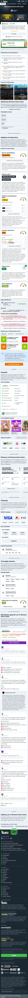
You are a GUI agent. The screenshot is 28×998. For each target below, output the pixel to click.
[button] (5, 23)
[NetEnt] (8, 443)
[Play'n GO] (23, 443)
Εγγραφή (14, 955)
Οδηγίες (13, 482)
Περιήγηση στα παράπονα (15, 246)
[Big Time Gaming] (17, 443)
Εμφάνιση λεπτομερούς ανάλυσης (15, 160)
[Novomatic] (17, 448)
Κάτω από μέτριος (7, 19)
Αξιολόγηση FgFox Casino (7, 826)
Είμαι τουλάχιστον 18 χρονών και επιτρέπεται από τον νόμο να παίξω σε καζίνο (15, 958)
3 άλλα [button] (12, 581)
